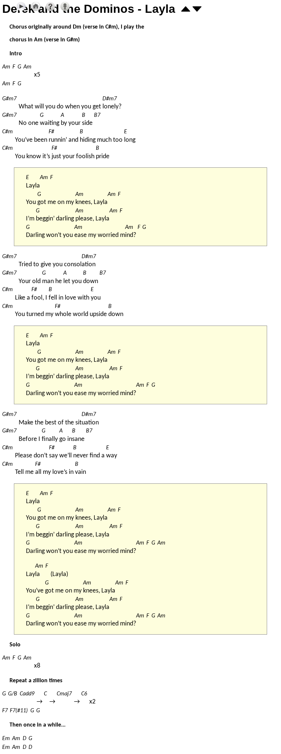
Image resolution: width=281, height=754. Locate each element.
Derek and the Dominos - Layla (88, 8)
